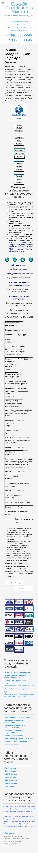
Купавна (16, 819)
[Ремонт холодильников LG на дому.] (9, 622)
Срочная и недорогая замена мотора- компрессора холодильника (19, 695)
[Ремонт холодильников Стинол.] (9, 615)
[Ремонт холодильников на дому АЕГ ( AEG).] (28, 602)
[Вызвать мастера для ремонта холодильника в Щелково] (19, 141)
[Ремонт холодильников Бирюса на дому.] (9, 608)
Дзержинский (7, 816)
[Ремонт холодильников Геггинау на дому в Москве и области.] (28, 636)
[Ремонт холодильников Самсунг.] (9, 629)
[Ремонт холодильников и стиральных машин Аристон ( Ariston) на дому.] (28, 622)
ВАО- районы (10, 771)
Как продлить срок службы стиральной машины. (15, 677)
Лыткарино (14, 824)
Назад (17, 583)
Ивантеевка (27, 814)
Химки (12, 809)
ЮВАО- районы (11, 774)
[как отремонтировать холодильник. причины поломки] (19, 166)
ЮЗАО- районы (11, 783)
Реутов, (11, 806)
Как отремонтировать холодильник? (19, 686)
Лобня (33, 806)
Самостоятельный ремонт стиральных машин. (15, 726)
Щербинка (22, 824)
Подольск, (30, 824)
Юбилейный (21, 811)
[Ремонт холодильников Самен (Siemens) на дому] (28, 615)
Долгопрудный (30, 809)
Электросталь (29, 826)
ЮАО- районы (10, 777)
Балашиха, (18, 806)
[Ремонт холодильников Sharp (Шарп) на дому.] (19, 615)
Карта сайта (9, 833)
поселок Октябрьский (26, 819)
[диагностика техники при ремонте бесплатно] (19, 153)
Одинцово (6, 821)
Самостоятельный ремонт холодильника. (15, 721)
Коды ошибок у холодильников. (18, 717)
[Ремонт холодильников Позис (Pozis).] (19, 629)
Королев (13, 811)
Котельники (18, 814)
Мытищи (6, 811)
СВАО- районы (11, 780)
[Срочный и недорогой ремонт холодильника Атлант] (9, 602)
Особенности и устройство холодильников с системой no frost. (18, 682)
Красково (7, 824)
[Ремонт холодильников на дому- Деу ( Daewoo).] (28, 608)
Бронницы (22, 821)
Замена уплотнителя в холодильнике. (13, 732)
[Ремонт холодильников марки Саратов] (9, 649)
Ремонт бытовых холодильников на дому (19, 690)
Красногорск (19, 809)
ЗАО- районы (10, 786)
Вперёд (20, 588)
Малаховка (26, 806)
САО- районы (10, 768)
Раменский (14, 821)
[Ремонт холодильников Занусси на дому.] (19, 636)
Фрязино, (7, 826)
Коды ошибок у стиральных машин (19, 739)
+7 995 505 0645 (19, 35)
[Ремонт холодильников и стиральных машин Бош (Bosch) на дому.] (19, 643)
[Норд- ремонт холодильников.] (28, 643)
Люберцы (29, 811)
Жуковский (31, 821)
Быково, (21, 826)
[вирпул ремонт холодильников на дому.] (28, 629)
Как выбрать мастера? (14, 735)
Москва (5, 806)
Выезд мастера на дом (19, 30)
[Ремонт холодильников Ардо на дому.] (19, 602)
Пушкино (6, 809)
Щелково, (14, 826)
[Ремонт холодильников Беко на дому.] (19, 622)
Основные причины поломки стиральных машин (16, 743)
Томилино (16, 816)
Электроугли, (7, 819)
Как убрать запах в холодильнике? (18, 672)
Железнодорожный (27, 816)
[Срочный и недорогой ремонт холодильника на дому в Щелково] (19, 179)
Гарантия (10, 303)
